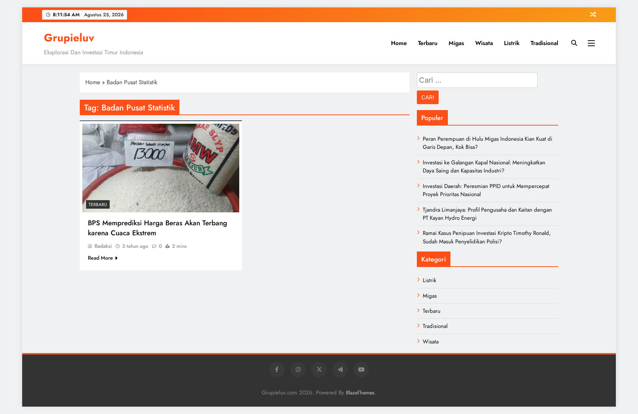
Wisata (484, 43)
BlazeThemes (360, 392)
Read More (100, 257)
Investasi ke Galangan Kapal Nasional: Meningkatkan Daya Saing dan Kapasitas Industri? (484, 166)
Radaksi (103, 246)
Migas (456, 43)
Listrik (511, 43)
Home (399, 43)
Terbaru (428, 43)
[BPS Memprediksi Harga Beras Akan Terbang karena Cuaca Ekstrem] (160, 168)
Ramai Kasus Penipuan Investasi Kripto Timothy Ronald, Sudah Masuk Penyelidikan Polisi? (487, 237)
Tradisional (544, 43)
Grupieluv (69, 37)
